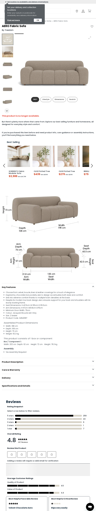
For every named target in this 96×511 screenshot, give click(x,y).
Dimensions (59, 99)
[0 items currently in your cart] (89, 11)
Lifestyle (45, 99)
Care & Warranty (11, 369)
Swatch (72, 99)
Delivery (6, 377)
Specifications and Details (16, 385)
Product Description (12, 362)
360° (35, 99)
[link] (77, 11)
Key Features (9, 287)
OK (37, 20)
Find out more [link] (13, 20)
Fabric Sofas (46, 21)
